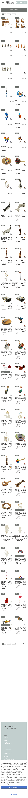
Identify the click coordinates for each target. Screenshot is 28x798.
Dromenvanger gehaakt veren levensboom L (18, 513)
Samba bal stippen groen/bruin (18, 168)
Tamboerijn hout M (3, 513)
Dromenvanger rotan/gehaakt (4, 421)
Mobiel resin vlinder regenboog (3, 145)
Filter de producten (14, 9)
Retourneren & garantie (9, 759)
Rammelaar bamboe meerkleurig (17, 467)
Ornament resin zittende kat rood (4, 605)
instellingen (23, 780)
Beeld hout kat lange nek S (18, 191)
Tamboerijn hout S (3, 490)
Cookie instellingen (8, 743)
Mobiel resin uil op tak (18, 145)
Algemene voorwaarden (9, 744)
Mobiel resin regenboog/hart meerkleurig (18, 559)
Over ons (6, 737)
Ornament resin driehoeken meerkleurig (18, 582)
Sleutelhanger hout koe (4, 53)
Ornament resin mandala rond (18, 99)
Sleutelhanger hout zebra (4, 76)
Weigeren (14, 794)
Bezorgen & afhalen (8, 757)
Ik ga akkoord (13, 787)
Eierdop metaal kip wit (4, 375)
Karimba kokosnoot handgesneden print (4, 329)
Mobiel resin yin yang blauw (4, 122)
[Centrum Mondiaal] (10, 2)
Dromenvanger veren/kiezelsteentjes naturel (6, 283)
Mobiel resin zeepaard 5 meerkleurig (17, 76)
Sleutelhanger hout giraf (18, 53)
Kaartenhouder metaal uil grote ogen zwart (18, 353)
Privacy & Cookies (7, 742)
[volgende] (15, 14)
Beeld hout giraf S (4, 260)
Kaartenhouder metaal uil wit (4, 352)
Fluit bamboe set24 (4, 30)
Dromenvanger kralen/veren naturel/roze (4, 559)
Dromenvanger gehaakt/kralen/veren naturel (19, 536)
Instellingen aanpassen (13, 790)
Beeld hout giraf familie (4, 467)
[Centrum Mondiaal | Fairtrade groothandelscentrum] (10, 729)
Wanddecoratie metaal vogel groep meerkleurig (4, 629)
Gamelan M (3, 305)
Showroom (6, 755)
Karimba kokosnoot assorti (18, 444)
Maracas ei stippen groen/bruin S (4, 168)
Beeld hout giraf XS (18, 260)
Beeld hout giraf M (18, 237)
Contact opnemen (8, 752)
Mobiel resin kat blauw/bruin (17, 122)
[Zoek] (17, 2)
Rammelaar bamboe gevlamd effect (17, 490)
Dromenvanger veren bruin (4, 191)
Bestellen (6, 756)
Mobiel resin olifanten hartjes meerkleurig (3, 583)
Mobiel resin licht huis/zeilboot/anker (5, 99)
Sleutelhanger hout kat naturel (18, 30)
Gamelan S (17, 305)
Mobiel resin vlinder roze (17, 605)
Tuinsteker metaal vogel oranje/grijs (18, 628)
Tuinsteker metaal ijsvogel (18, 329)
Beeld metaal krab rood (17, 375)
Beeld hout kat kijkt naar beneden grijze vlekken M (18, 215)
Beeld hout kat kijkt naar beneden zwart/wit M (4, 215)
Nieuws (5, 740)
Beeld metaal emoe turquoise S (18, 398)
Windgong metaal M (18, 283)
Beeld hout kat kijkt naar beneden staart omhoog (4, 238)
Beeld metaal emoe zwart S (4, 398)
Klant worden (7, 753)
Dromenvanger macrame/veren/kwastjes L (6, 536)
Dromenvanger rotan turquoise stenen (18, 421)
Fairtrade (6, 739)
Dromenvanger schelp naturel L (4, 444)
